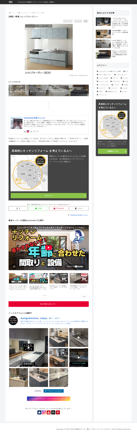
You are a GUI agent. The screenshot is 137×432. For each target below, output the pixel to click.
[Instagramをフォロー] (28, 131)
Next (84, 296)
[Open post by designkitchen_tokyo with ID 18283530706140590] (58, 337)
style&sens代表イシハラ (34, 118)
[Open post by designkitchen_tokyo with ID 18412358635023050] (28, 347)
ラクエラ (78, 21)
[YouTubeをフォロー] (31, 131)
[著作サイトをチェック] (24, 131)
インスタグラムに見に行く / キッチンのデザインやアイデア (48, 398)
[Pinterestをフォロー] (37, 131)
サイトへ (49, 196)
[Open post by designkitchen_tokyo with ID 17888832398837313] (18, 377)
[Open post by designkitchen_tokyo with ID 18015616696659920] (78, 357)
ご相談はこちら (113, 151)
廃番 (85, 21)
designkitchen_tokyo (17, 330)
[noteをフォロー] (34, 131)
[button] (79, 208)
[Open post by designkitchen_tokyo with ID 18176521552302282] (38, 377)
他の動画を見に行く (48, 304)
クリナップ (68, 21)
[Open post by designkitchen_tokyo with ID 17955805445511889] (58, 357)
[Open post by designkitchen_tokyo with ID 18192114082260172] (78, 337)
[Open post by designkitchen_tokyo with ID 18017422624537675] (58, 377)
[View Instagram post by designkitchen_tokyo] (46, 365)
